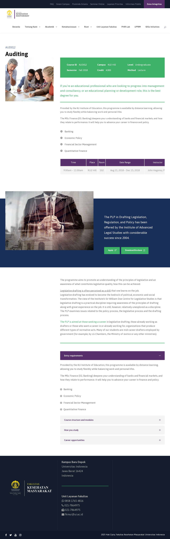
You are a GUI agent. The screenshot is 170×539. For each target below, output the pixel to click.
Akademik (49, 27)
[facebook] (6, 535)
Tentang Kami (31, 27)
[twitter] (10, 535)
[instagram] (20, 535)
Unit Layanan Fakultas (107, 27)
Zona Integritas (154, 4)
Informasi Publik (133, 4)
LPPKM (138, 27)
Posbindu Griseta (80, 4)
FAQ (52, 4)
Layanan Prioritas (115, 4)
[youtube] (15, 535)
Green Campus (63, 4)
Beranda (16, 27)
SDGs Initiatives (152, 27)
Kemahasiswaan (69, 27)
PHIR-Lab (126, 27)
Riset (86, 27)
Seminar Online (97, 4)
